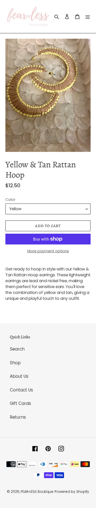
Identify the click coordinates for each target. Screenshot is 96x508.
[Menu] (87, 16)
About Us (19, 376)
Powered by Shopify (72, 491)
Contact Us (21, 390)
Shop (15, 363)
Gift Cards (20, 403)
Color (10, 199)
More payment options (48, 251)
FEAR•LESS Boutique (37, 491)
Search (17, 349)
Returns (18, 417)
